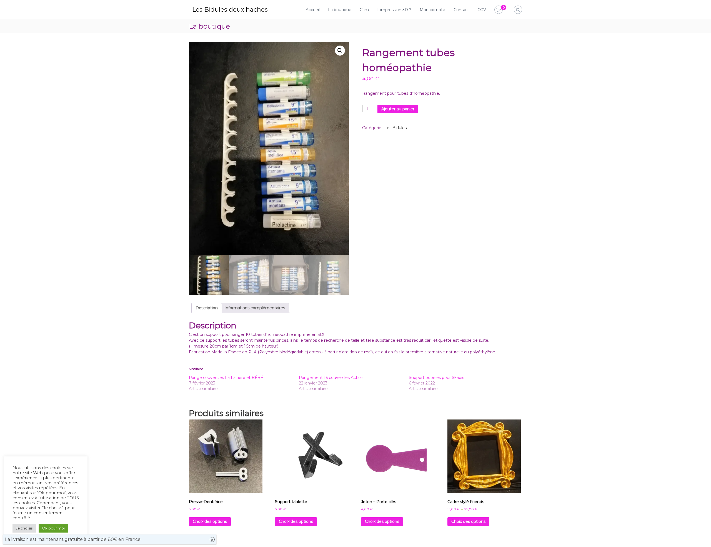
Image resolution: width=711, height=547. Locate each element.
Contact (461, 9)
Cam (364, 9)
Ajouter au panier (397, 108)
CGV (481, 9)
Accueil (313, 9)
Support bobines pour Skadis (436, 377)
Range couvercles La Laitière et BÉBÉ (226, 377)
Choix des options (210, 521)
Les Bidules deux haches (230, 9)
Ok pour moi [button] (53, 528)
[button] (340, 51)
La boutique (339, 9)
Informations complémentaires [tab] (254, 307)
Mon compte (432, 9)
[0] (498, 10)
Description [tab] (207, 307)
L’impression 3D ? (394, 9)
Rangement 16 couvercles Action (331, 377)
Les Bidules (395, 127)
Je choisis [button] (24, 528)
